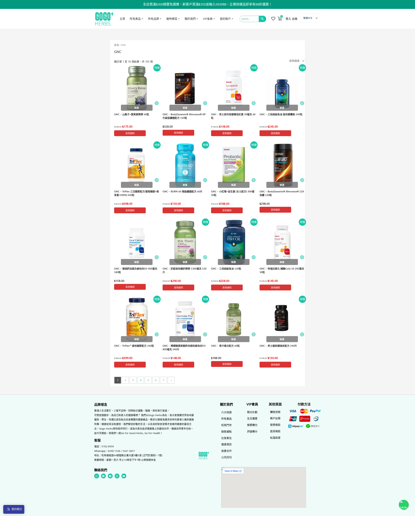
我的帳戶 (225, 19)
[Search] (262, 19)
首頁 (116, 45)
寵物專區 (171, 19)
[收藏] (157, 103)
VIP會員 (208, 19)
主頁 (122, 19)
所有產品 (135, 19)
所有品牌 (153, 19)
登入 (288, 18)
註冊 (294, 18)
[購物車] (280, 18)
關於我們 (190, 19)
